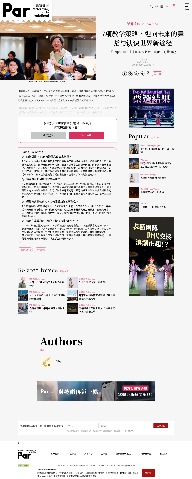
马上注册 (86, 135)
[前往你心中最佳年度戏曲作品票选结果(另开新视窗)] (151, 108)
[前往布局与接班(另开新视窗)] (151, 256)
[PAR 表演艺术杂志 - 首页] (26, 11)
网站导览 (163, 454)
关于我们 (55, 454)
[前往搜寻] (151, 6)
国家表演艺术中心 (124, 454)
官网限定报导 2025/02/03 (143, 65)
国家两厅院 (146, 454)
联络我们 (72, 454)
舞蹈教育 (41, 249)
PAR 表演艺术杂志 (27, 454)
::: (181, 4)
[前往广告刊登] (156, 6)
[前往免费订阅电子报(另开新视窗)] (96, 391)
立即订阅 (161, 425)
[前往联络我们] (162, 6)
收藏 (159, 73)
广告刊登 (88, 454)
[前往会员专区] (167, 6)
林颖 (145, 59)
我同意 (148, 472)
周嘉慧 (145, 62)
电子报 (104, 454)
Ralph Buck (25, 249)
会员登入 (48, 135)
